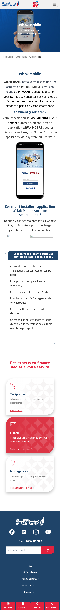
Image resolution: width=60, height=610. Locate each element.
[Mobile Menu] (54, 4)
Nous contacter (30, 585)
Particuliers (8, 56)
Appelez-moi (16, 410)
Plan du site (30, 592)
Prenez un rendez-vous (21, 487)
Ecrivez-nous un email (20, 449)
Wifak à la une (30, 572)
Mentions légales (30, 578)
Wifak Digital (21, 56)
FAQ (30, 565)
